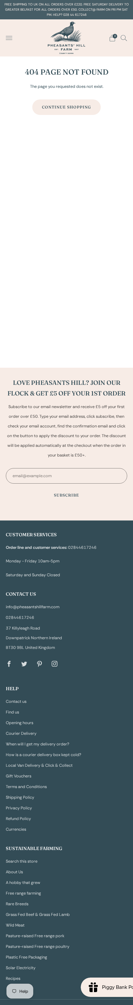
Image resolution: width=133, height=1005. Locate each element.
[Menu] (9, 38)
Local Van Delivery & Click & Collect (39, 765)
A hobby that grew (23, 882)
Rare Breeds (17, 904)
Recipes (13, 978)
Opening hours (19, 722)
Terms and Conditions (26, 786)
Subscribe (66, 495)
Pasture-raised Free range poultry (37, 946)
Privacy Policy (19, 808)
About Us (14, 872)
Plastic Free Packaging (26, 957)
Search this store (21, 861)
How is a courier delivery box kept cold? (43, 754)
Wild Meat (15, 925)
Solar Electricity (21, 967)
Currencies (16, 829)
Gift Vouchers (18, 776)
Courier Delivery (21, 733)
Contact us (16, 701)
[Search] (124, 38)
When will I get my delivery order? (37, 744)
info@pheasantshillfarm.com (32, 607)
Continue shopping (66, 107)
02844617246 (20, 617)
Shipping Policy (20, 797)
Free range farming (23, 893)
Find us (12, 712)
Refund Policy (18, 818)
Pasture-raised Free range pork (35, 935)
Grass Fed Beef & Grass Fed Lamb (38, 914)
